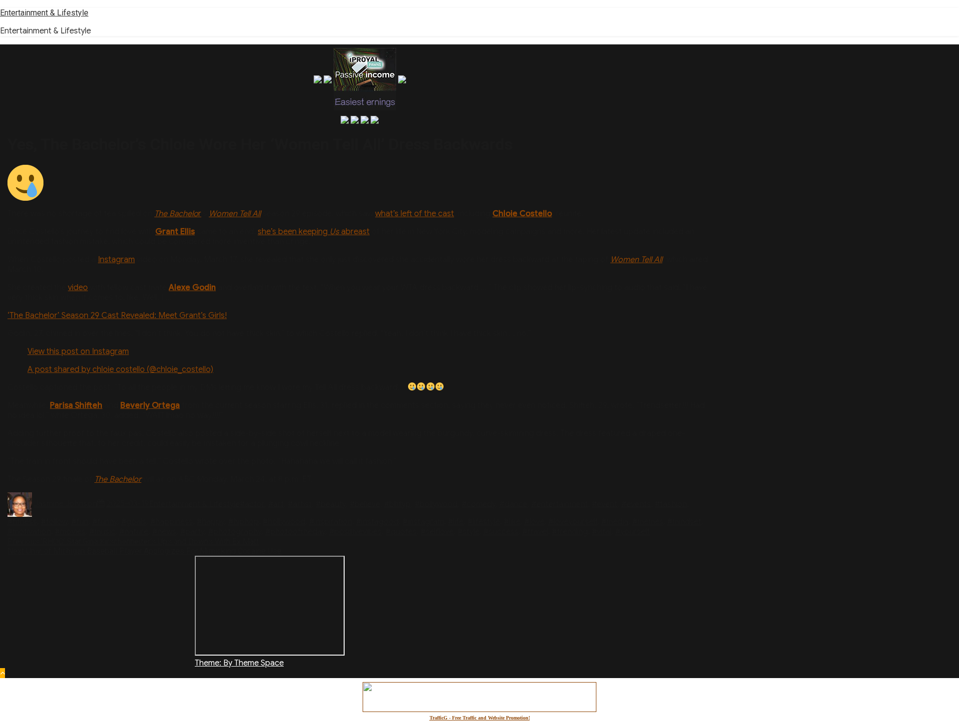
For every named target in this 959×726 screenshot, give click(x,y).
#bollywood (436, 504)
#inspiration (330, 522)
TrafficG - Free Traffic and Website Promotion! (480, 718)
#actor (252, 504)
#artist (300, 504)
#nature (133, 532)
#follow (54, 522)
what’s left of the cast (414, 214)
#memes (647, 522)
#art (276, 504)
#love (534, 522)
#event (604, 504)
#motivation (29, 532)
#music (102, 532)
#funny (104, 522)
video (78, 288)
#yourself (632, 532)
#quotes (401, 532)
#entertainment (559, 504)
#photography (234, 532)
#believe (365, 504)
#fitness (22, 522)
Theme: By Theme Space (239, 663)
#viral (601, 532)
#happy (210, 522)
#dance (513, 504)
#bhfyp (397, 504)
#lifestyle (484, 522)
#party (192, 532)
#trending (570, 532)
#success (500, 532)
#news (164, 532)
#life (456, 522)
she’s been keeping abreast (314, 232)
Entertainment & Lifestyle (44, 12)
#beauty (331, 504)
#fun (79, 522)
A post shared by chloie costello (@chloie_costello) (120, 369)
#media (614, 522)
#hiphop (243, 522)
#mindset (684, 522)
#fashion (671, 504)
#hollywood (284, 522)
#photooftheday (295, 532)
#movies (70, 532)
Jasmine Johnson (65, 504)
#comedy (478, 504)
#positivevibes (355, 532)
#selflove (437, 532)
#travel (535, 532)
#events (636, 504)
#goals (133, 522)
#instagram (423, 522)
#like (512, 522)
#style (469, 532)
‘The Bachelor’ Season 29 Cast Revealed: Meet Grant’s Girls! (117, 316)
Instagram (116, 260)
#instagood (377, 522)
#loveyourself (572, 522)
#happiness (171, 522)
